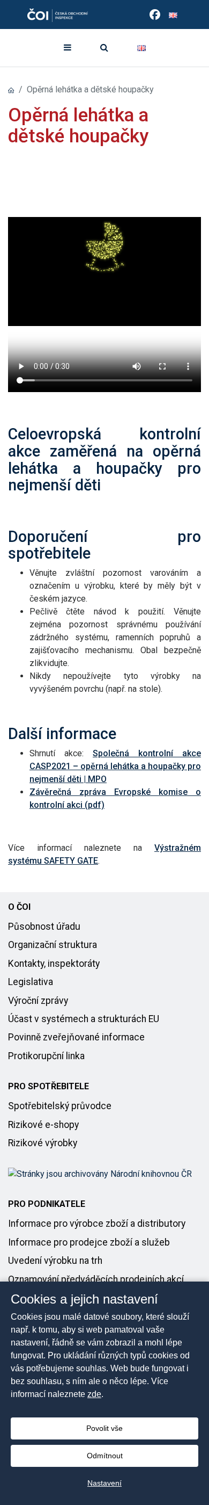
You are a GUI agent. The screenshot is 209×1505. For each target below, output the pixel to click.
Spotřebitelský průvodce (59, 1106)
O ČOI (19, 907)
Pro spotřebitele (48, 1086)
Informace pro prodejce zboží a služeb (89, 1242)
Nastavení (104, 1483)
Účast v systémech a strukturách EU (83, 1019)
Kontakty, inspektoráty (54, 963)
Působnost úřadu (44, 926)
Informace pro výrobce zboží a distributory (96, 1223)
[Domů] (11, 89)
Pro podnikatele (46, 1204)
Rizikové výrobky (42, 1143)
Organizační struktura (52, 944)
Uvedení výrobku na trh (55, 1260)
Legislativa (30, 981)
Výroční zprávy (38, 1000)
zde (94, 1394)
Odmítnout (105, 1455)
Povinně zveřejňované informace (76, 1037)
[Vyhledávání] (104, 48)
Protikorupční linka (46, 1056)
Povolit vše (104, 1428)
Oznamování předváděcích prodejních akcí (96, 1279)
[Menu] (67, 48)
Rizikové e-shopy (43, 1124)
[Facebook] (155, 14)
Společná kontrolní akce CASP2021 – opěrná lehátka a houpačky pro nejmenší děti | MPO (115, 766)
